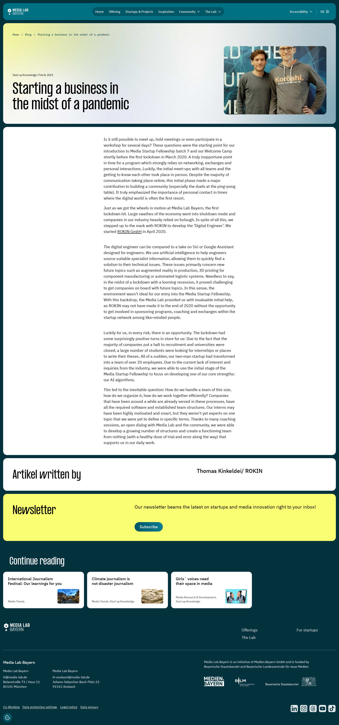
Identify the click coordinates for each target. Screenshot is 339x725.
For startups (307, 630)
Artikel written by (47, 475)
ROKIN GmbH (129, 231)
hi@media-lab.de (15, 677)
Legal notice (68, 707)
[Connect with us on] (294, 708)
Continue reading (37, 561)
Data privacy (89, 707)
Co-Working (11, 707)
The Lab (249, 637)
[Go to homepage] (18, 12)
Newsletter (34, 510)
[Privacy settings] (7, 717)
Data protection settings (40, 707)
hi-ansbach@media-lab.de (71, 677)
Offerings (250, 630)
